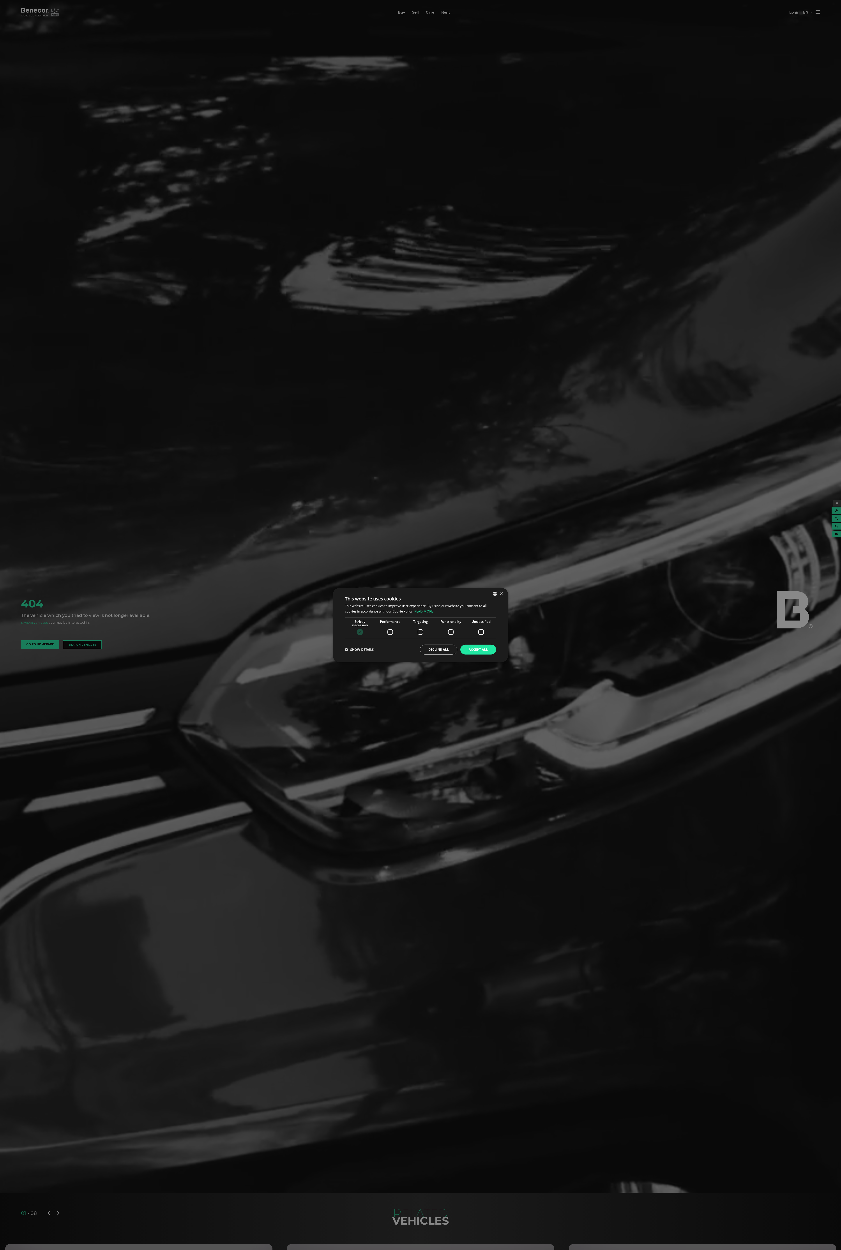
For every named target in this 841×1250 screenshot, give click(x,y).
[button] (359, 649)
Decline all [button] (438, 649)
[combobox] (495, 594)
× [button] (501, 593)
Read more (423, 611)
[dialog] (420, 625)
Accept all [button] (478, 649)
